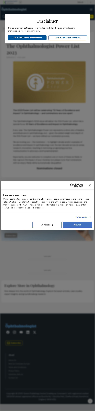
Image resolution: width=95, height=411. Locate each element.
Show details (81, 217)
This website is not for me (68, 37)
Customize (45, 225)
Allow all (77, 225)
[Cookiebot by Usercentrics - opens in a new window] (72, 185)
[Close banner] (89, 185)
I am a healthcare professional (27, 37)
